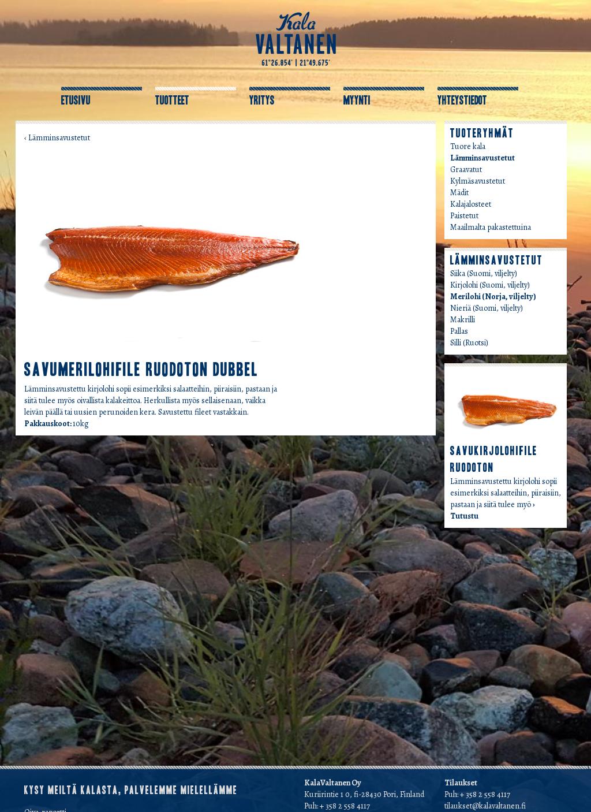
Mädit (459, 192)
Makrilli (462, 319)
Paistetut (464, 215)
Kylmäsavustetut (477, 181)
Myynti (357, 100)
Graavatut (466, 169)
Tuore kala (467, 146)
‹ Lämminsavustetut (57, 137)
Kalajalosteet (470, 204)
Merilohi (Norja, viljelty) (493, 296)
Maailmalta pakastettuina (490, 227)
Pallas (459, 331)
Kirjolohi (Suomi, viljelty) (490, 285)
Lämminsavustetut (482, 157)
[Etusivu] (296, 38)
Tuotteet (172, 100)
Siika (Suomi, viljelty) (483, 273)
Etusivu (76, 100)
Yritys (262, 100)
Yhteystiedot (462, 100)
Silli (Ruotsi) (469, 342)
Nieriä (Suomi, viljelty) (486, 308)
